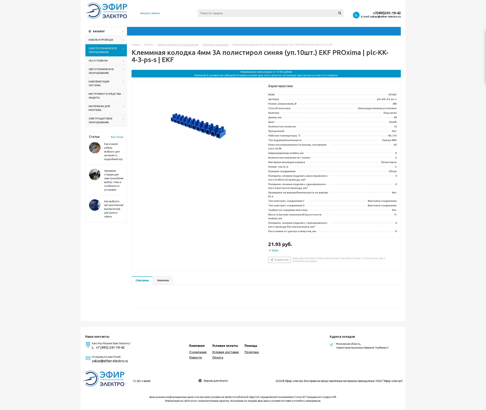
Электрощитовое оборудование (100, 120)
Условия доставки (225, 352)
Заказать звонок (150, 13)
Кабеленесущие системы (99, 83)
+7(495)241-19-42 (387, 13)
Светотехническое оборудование (101, 71)
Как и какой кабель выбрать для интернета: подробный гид (113, 151)
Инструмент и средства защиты (105, 95)
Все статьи (117, 137)
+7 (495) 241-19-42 (110, 347)
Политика (252, 352)
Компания (197, 345)
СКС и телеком (98, 60)
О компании (198, 352)
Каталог (99, 31)
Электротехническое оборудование (103, 50)
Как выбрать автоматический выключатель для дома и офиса (114, 209)
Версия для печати (216, 380)
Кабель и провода (101, 39)
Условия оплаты (225, 345)
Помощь (251, 345)
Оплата (217, 357)
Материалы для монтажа (99, 108)
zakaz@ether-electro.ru (385, 16)
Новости (195, 357)
